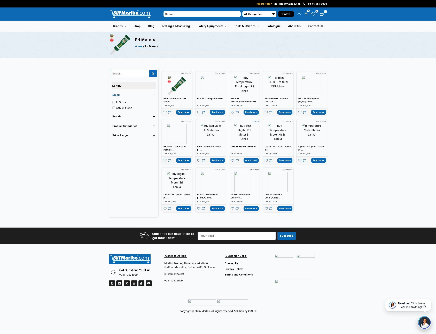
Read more (184, 112)
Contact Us (232, 263)
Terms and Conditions (239, 274)
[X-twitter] (127, 283)
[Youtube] (149, 283)
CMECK (252, 311)
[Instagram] (134, 283)
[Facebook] (112, 283)
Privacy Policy (234, 269)
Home (138, 46)
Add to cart (251, 160)
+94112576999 (128, 275)
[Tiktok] (141, 283)
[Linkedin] (119, 283)
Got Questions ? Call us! (135, 270)
